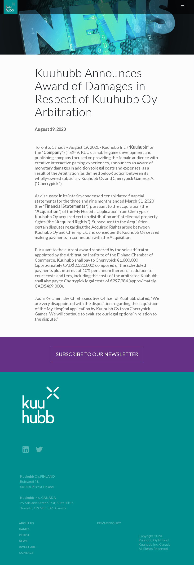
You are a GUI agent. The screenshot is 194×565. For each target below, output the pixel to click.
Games (24, 529)
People (24, 535)
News (23, 541)
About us (26, 523)
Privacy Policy (109, 523)
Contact (26, 552)
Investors (27, 546)
